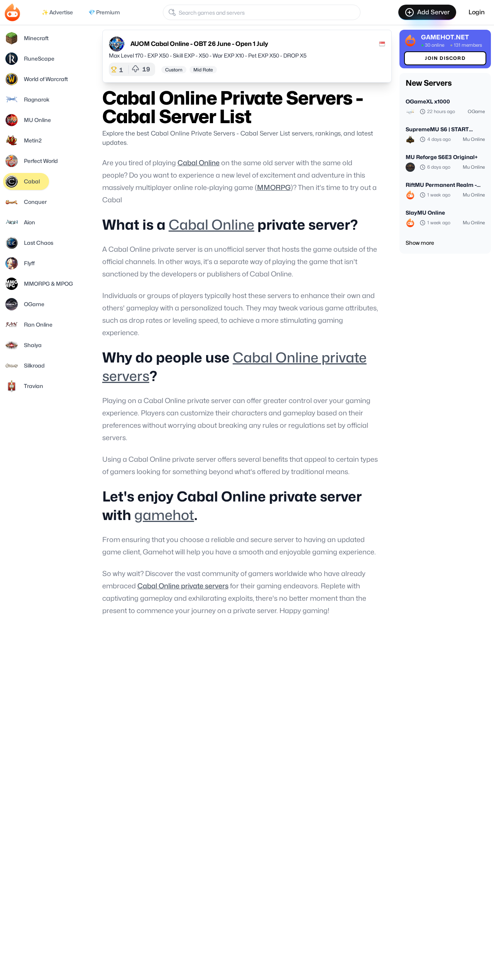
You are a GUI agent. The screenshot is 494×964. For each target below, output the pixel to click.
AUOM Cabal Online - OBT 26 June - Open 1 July (199, 43)
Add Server (433, 12)
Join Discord (445, 58)
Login (477, 12)
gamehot (164, 515)
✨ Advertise (57, 12)
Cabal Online (199, 163)
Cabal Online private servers (182, 586)
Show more (420, 242)
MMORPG (274, 187)
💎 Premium (104, 12)
